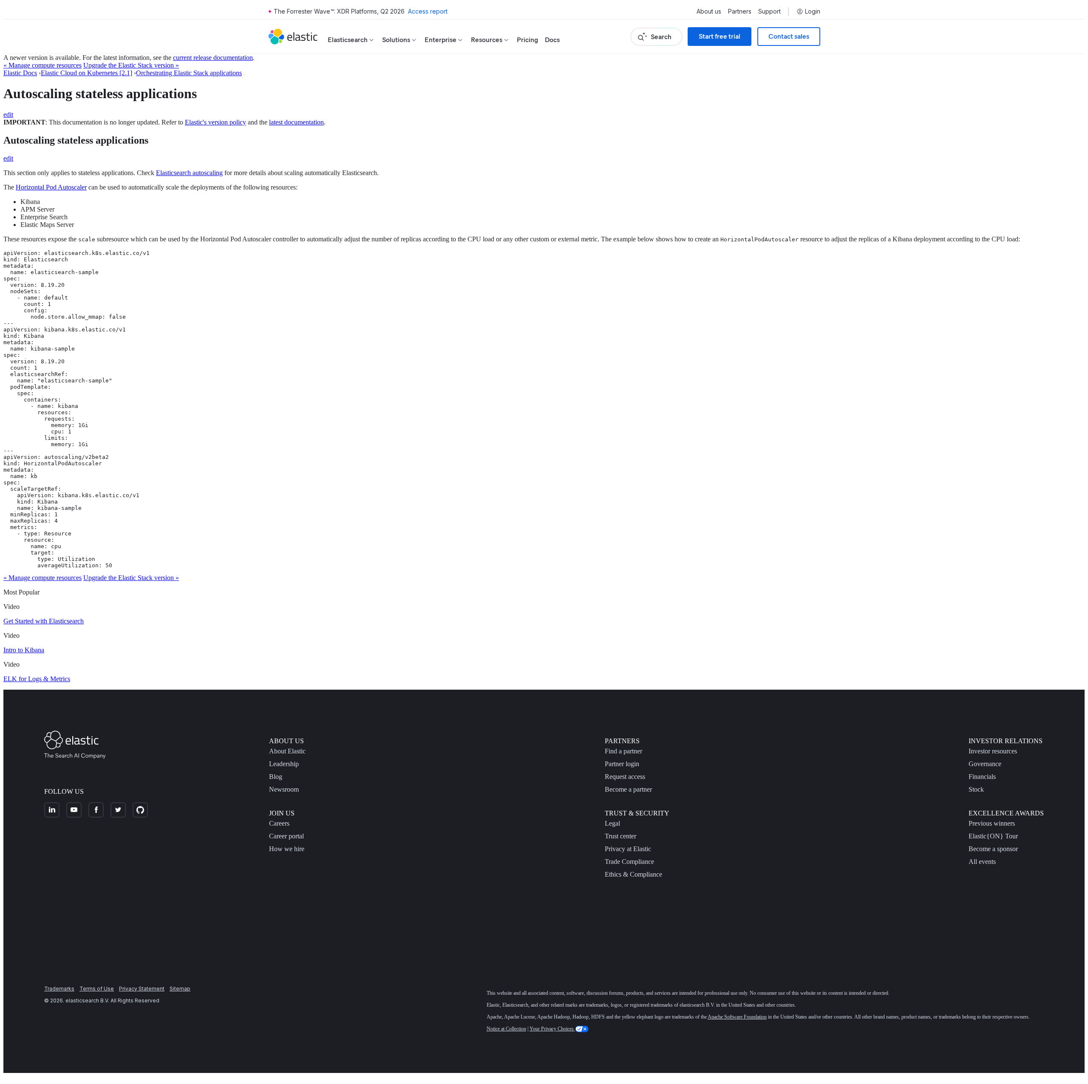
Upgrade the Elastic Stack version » (131, 65)
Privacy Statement (141, 988)
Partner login (622, 763)
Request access (625, 776)
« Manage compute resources (42, 65)
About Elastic (287, 751)
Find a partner (623, 751)
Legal (612, 823)
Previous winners (992, 823)
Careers (279, 823)
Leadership (284, 763)
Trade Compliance (629, 861)
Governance (985, 763)
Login (812, 11)
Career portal (286, 836)
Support (769, 11)
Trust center (620, 836)
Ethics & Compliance (633, 874)
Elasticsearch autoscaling (189, 172)
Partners (739, 11)
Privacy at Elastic (628, 848)
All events (982, 861)
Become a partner (628, 789)
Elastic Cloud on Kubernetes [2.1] (86, 72)
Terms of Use (96, 988)
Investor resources (993, 751)
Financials (982, 776)
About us (709, 11)
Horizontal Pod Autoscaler (51, 187)
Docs (552, 40)
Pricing (527, 40)
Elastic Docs (20, 72)
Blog (275, 776)
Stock (976, 789)
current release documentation (213, 57)
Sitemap (180, 988)
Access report (428, 11)
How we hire (286, 848)
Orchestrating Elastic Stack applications (189, 72)
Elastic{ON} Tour (993, 836)
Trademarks (59, 988)
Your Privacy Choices (552, 1029)
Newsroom (284, 789)
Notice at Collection (506, 1029)
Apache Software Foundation (737, 1017)
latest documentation (296, 122)
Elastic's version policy (215, 122)
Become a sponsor (993, 848)
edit (8, 114)
